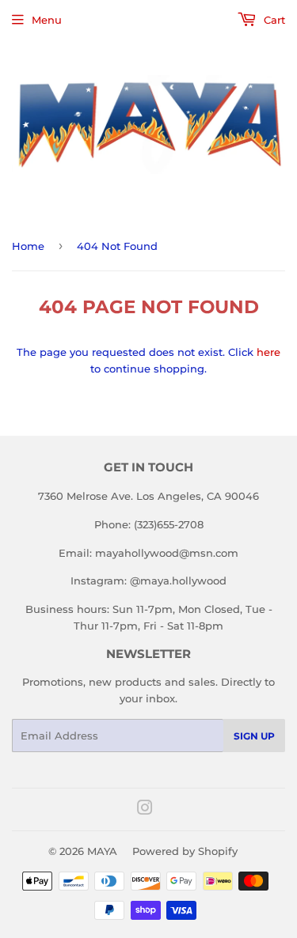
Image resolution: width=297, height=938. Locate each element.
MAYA (102, 851)
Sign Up (254, 736)
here (268, 352)
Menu (47, 19)
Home (28, 246)
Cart (273, 19)
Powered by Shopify (185, 851)
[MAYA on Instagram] (145, 810)
